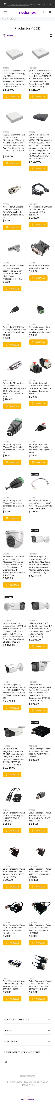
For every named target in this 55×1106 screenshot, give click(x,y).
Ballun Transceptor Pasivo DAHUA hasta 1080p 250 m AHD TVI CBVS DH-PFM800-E (14, 817)
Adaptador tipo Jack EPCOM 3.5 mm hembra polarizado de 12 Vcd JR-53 (13, 448)
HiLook (6, 682)
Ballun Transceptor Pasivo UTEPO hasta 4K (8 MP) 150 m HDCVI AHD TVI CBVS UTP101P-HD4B (40, 985)
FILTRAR (10, 35)
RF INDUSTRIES (8, 380)
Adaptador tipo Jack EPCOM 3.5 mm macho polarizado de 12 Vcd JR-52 (13, 504)
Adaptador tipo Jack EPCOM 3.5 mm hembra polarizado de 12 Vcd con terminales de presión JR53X (40, 389)
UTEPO (5, 978)
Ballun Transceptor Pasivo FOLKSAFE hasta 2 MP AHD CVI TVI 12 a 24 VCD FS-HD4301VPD (14, 873)
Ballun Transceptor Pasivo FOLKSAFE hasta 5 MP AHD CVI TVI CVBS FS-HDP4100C (40, 929)
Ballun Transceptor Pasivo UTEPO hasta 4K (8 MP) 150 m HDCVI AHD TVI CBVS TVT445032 (14, 985)
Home (3, 19)
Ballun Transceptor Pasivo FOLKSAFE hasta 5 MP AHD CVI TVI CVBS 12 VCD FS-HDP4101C (14, 929)
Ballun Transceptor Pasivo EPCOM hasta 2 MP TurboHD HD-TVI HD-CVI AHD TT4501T (40, 817)
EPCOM (6, 68)
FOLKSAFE (33, 746)
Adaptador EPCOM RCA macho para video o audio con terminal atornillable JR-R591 (14, 331)
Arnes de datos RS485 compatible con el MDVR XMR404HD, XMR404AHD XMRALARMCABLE (40, 504)
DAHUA (6, 810)
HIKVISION (33, 68)
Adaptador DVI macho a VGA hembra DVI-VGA (39, 267)
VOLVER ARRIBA (27, 1099)
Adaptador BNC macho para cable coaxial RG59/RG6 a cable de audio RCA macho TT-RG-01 (14, 212)
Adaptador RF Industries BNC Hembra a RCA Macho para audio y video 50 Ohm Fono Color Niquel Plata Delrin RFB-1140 (14, 390)
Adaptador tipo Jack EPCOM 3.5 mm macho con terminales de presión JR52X (40, 448)
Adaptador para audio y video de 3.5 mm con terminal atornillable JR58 (40, 329)
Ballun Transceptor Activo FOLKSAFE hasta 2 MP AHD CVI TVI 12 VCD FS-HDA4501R (40, 753)
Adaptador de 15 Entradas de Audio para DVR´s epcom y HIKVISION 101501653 (40, 211)
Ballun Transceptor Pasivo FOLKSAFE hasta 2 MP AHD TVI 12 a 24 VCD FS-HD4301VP (40, 873)
